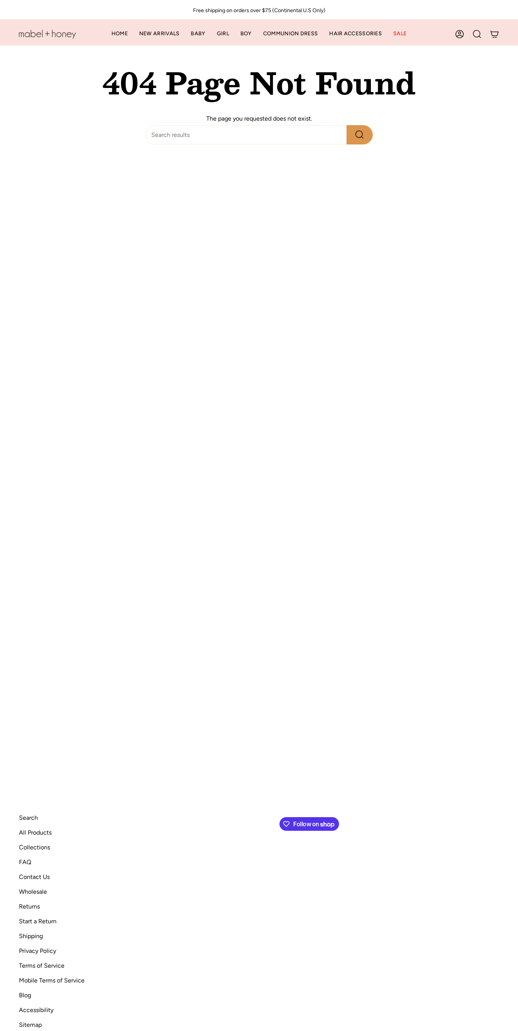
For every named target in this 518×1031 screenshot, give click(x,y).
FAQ (25, 862)
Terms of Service (41, 965)
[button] (198, 34)
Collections (34, 847)
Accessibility (36, 1010)
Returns (29, 906)
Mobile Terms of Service (52, 980)
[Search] (360, 134)
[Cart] (494, 34)
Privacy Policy (37, 950)
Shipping (31, 936)
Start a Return (38, 921)
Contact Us (34, 876)
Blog (25, 995)
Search (28, 817)
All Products (35, 832)
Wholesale (33, 891)
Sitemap (30, 1024)
